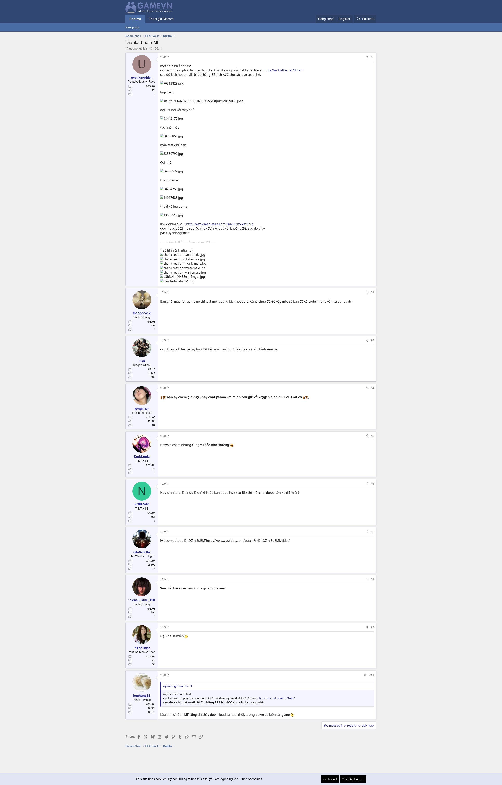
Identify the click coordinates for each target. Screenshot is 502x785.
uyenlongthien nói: (176, 686)
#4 (372, 388)
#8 (372, 579)
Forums (135, 18)
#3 (372, 340)
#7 (372, 531)
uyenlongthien (138, 48)
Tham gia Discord (161, 18)
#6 (372, 483)
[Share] (366, 56)
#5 (372, 436)
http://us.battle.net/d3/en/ (284, 70)
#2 (372, 292)
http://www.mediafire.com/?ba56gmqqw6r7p (220, 224)
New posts (132, 27)
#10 (371, 675)
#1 (372, 57)
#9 (372, 627)
